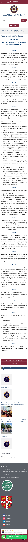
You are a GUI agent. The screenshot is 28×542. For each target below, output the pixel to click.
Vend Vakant (4, 436)
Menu (15, 25)
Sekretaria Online (7, 2)
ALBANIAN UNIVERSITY (14, 14)
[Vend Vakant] (6, 443)
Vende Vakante (5, 372)
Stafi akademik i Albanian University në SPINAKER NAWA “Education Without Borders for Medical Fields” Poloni (13, 420)
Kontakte (14, 363)
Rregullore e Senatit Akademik (14, 360)
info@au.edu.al (15, 1)
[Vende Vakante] (6, 379)
